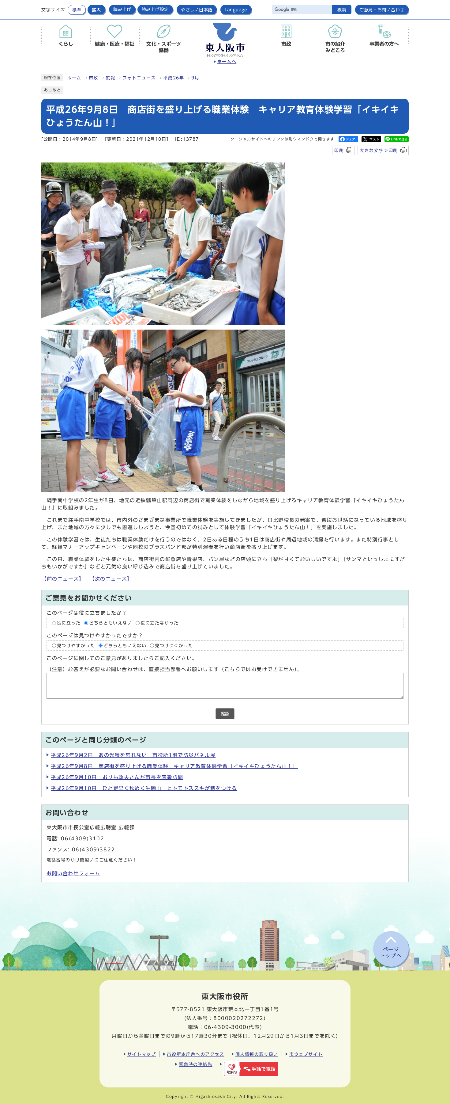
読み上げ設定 (155, 9)
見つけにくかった (174, 645)
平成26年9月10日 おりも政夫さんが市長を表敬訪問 (117, 777)
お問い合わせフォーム (73, 873)
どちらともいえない (110, 623)
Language (236, 9)
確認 (225, 714)
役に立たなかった (160, 623)
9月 (195, 78)
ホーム (74, 78)
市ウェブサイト (306, 1054)
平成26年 (173, 78)
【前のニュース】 (61, 578)
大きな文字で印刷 (379, 150)
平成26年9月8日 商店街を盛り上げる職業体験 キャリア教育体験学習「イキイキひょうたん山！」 (174, 766)
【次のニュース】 (109, 578)
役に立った (69, 623)
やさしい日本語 (196, 9)
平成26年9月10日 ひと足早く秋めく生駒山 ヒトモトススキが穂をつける (144, 788)
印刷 (339, 150)
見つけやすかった (76, 645)
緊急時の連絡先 (195, 1064)
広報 (110, 78)
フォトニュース (139, 78)
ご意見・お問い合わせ (381, 9)
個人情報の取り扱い (256, 1054)
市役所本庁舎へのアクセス (195, 1054)
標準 (76, 9)
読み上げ (122, 9)
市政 (93, 78)
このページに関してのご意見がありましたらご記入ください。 (122, 658)
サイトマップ (141, 1054)
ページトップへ (391, 952)
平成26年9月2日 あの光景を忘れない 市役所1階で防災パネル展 (133, 755)
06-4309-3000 (225, 1027)
